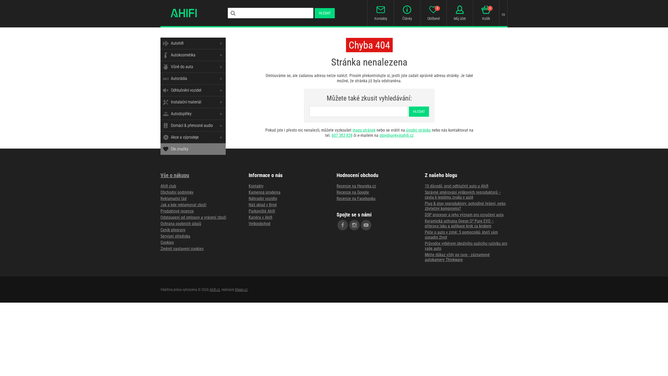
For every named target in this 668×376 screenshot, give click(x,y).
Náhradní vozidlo (263, 198)
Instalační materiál (186, 101)
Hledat (325, 13)
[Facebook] (342, 225)
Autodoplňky (181, 113)
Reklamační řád (173, 198)
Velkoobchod (259, 223)
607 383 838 (342, 135)
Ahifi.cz (215, 289)
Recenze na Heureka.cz (356, 186)
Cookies (167, 242)
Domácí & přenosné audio (192, 125)
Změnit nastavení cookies (182, 248)
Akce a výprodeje (185, 137)
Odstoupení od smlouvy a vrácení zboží (193, 217)
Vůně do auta (182, 66)
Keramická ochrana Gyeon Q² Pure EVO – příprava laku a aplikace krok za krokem (459, 223)
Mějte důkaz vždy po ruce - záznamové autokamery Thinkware (457, 257)
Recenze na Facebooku (356, 198)
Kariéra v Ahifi (260, 217)
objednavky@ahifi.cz (396, 135)
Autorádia (179, 78)
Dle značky (179, 148)
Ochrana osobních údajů (180, 223)
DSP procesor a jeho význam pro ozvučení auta (464, 214)
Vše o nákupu (174, 175)
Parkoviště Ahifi (262, 211)
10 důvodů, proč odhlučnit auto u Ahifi (456, 186)
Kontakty (256, 186)
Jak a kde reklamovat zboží (183, 204)
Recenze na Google (353, 192)
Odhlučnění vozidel (186, 90)
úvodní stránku (418, 130)
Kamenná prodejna (265, 192)
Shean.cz (241, 289)
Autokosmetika (183, 54)
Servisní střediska (175, 236)
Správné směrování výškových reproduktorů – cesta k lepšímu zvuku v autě (463, 195)
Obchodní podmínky (177, 192)
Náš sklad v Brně (263, 204)
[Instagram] (354, 225)
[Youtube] (366, 225)
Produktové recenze (177, 211)
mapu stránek (364, 130)
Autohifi (177, 43)
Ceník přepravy (173, 229)
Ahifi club (168, 186)
